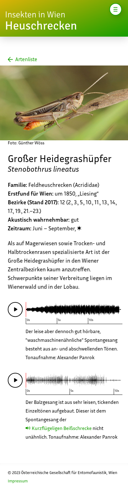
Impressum (18, 481)
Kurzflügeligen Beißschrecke (62, 428)
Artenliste (26, 59)
